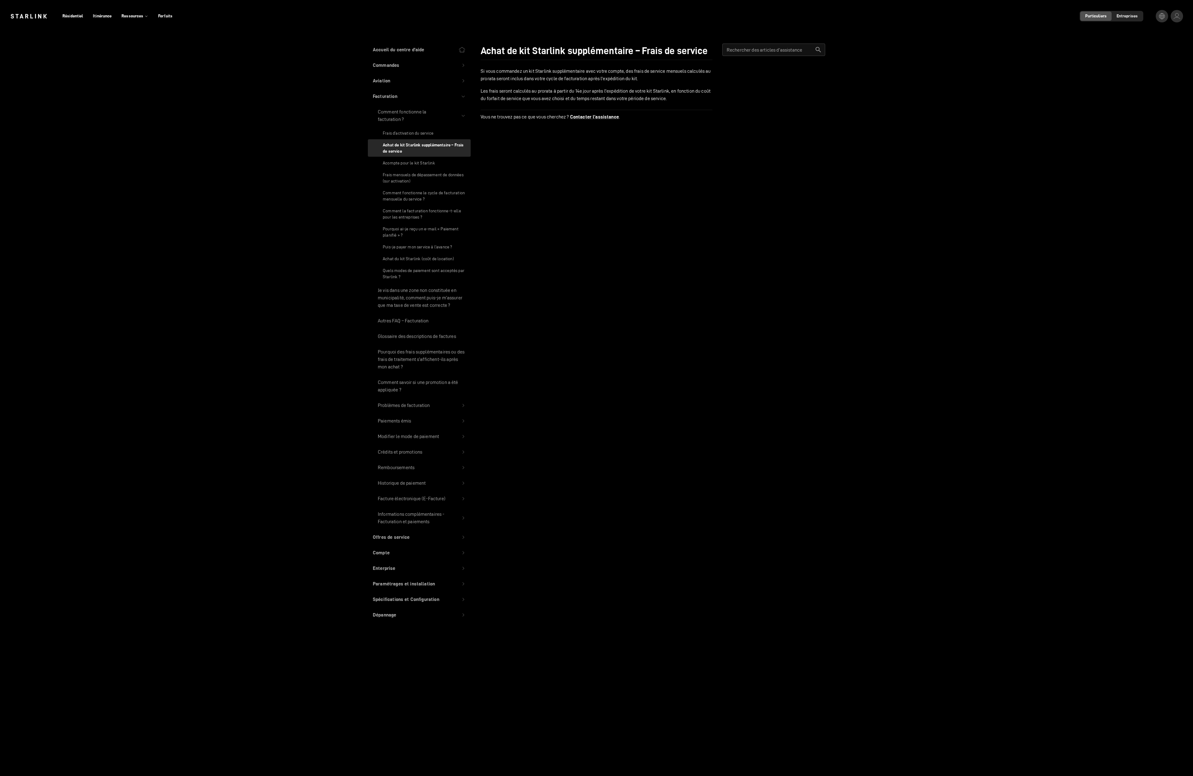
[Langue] (1162, 16)
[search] (818, 50)
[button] (419, 65)
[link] (29, 16)
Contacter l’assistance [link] (594, 116)
